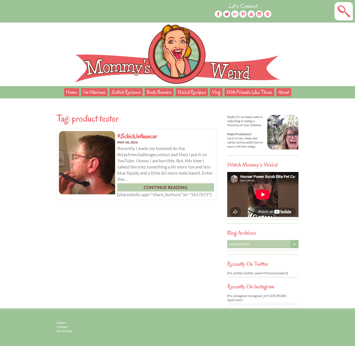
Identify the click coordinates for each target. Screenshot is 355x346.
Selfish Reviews (126, 92)
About (283, 92)
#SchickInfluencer (137, 136)
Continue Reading (166, 187)
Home (71, 92)
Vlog (216, 92)
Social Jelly (64, 331)
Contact (62, 327)
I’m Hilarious (94, 92)
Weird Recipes (192, 92)
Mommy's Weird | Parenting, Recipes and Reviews (177, 54)
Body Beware (159, 92)
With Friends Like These (249, 92)
